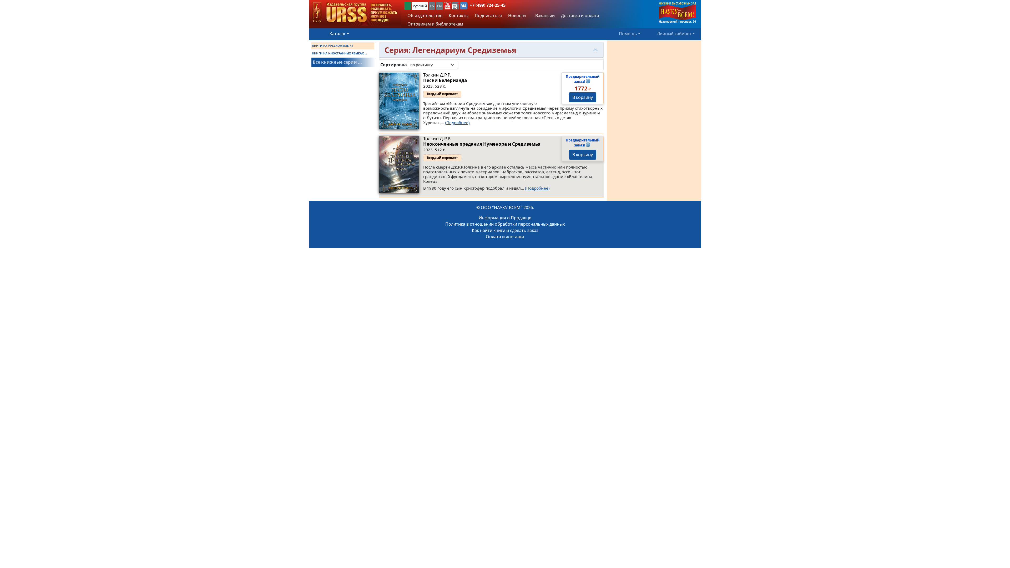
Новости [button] (517, 15)
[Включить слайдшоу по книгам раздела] (462, 65)
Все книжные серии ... (337, 62)
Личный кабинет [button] (674, 34)
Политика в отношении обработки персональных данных (505, 224)
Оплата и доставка (505, 237)
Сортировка (393, 64)
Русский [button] (420, 5)
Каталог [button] (338, 34)
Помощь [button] (628, 34)
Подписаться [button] (488, 15)
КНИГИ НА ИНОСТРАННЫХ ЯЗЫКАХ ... (339, 53)
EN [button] (439, 5)
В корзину (582, 97)
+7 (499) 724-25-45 (488, 5)
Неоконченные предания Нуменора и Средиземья (482, 144)
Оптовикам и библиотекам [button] (435, 24)
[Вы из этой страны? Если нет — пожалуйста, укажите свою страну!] (407, 6)
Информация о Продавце (505, 218)
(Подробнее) (457, 122)
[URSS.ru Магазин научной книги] (355, 13)
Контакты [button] (458, 15)
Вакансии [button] (544, 15)
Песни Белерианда (445, 80)
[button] (447, 5)
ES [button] (432, 5)
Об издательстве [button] (424, 15)
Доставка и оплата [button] (580, 15)
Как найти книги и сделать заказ (505, 230)
